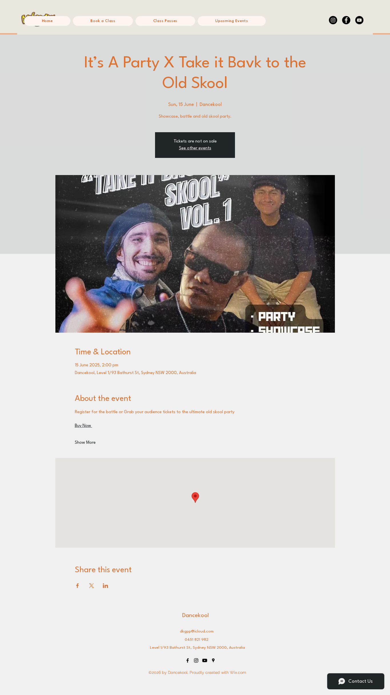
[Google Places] (213, 660)
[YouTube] (359, 20)
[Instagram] (333, 20)
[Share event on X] (91, 585)
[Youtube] (205, 660)
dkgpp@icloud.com (197, 631)
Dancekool (195, 615)
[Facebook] (346, 20)
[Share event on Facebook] (77, 585)
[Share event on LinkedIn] (105, 585)
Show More (85, 443)
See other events (195, 148)
